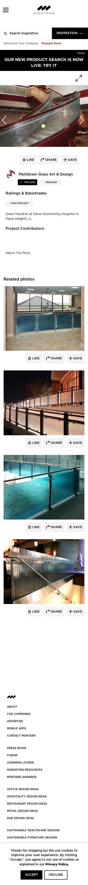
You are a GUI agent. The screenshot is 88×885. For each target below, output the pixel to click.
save (72, 160)
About (12, 706)
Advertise (15, 721)
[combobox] (70, 33)
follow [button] (29, 182)
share (50, 160)
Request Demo (52, 43)
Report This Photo (18, 253)
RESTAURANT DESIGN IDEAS (27, 803)
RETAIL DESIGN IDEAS (22, 811)
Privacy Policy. (57, 864)
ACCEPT (31, 874)
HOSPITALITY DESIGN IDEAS (27, 796)
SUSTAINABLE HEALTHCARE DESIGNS (33, 830)
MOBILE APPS (16, 728)
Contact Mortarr (21, 735)
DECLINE (56, 874)
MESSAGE (51, 182)
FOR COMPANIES (19, 714)
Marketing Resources (24, 769)
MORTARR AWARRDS (22, 777)
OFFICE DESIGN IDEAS (23, 789)
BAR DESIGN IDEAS (20, 818)
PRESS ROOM (16, 748)
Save (77, 358)
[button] (5, 10)
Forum (12, 755)
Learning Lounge (20, 762)
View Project (19, 203)
